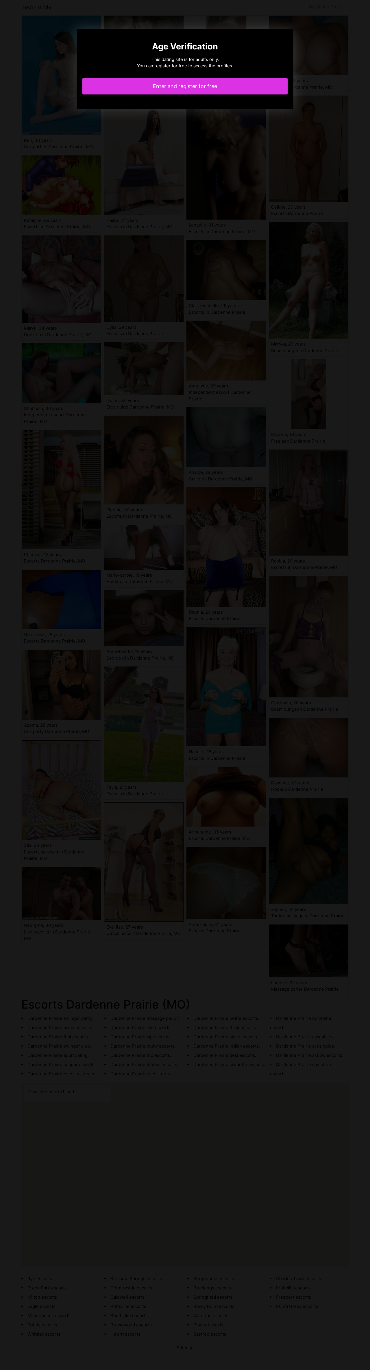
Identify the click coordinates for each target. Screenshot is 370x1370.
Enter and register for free (185, 86)
